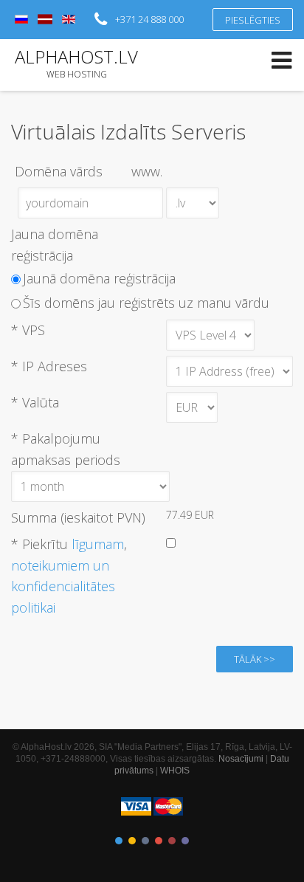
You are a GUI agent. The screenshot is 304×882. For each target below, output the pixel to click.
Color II (132, 840)
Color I (118, 840)
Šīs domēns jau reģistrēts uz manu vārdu (146, 302)
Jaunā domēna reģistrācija (99, 278)
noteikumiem (50, 565)
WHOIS (175, 770)
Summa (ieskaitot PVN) (78, 517)
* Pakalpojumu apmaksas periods (65, 449)
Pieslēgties (252, 20)
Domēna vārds (88, 171)
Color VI (185, 840)
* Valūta (35, 402)
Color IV (158, 840)
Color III (145, 840)
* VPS (28, 330)
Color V (172, 840)
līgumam (98, 544)
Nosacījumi (240, 759)
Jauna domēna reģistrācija (54, 244)
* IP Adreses (49, 366)
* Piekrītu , (69, 575)
